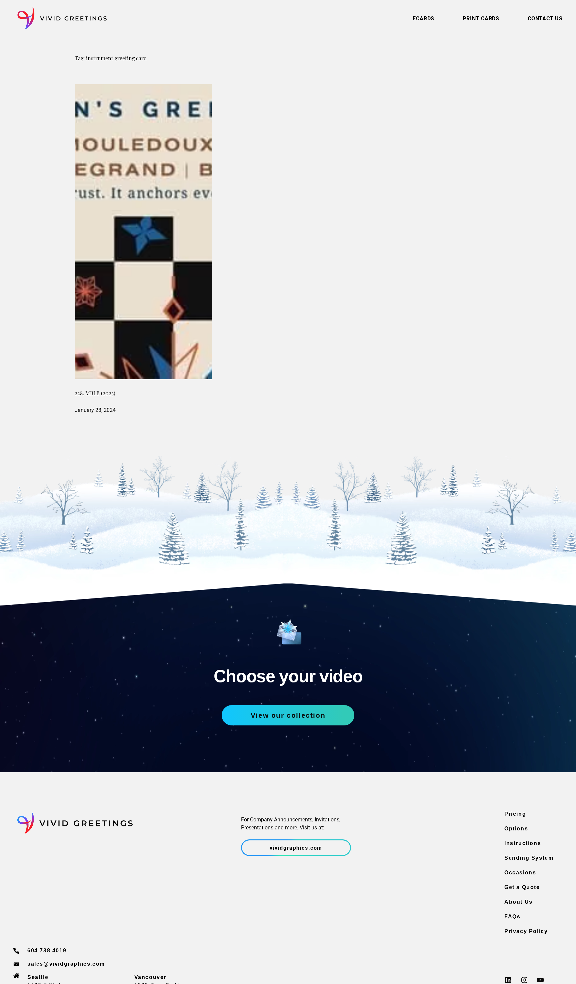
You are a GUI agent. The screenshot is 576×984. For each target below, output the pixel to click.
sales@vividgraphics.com (66, 964)
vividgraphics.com (296, 847)
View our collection (288, 715)
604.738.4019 (46, 950)
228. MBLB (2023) (95, 394)
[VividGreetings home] (60, 18)
